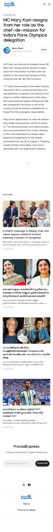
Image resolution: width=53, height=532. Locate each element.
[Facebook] (29, 485)
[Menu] (49, 4)
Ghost (32, 510)
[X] (23, 485)
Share (44, 50)
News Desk (17, 48)
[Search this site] (44, 4)
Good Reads (9, 15)
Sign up (26, 504)
